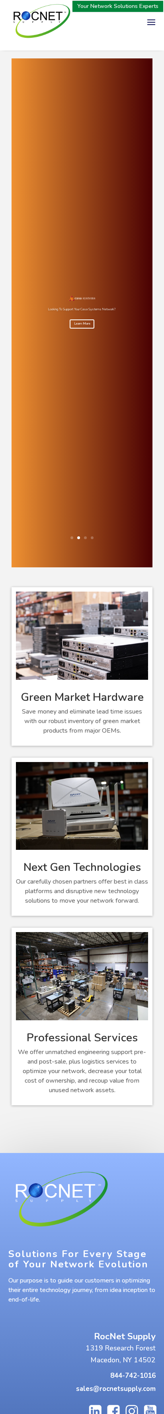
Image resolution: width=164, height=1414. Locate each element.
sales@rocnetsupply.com (116, 1388)
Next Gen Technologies (82, 867)
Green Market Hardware (82, 697)
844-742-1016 (133, 1375)
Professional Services (82, 1037)
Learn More (82, 323)
